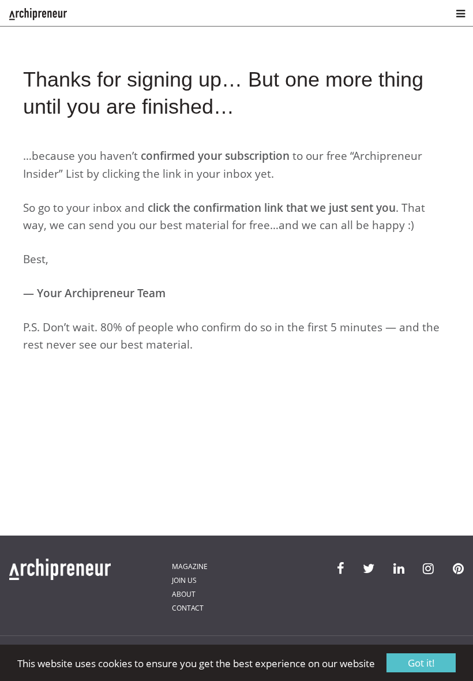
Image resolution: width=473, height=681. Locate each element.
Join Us (184, 580)
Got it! (421, 662)
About (184, 594)
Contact (188, 608)
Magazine (190, 566)
